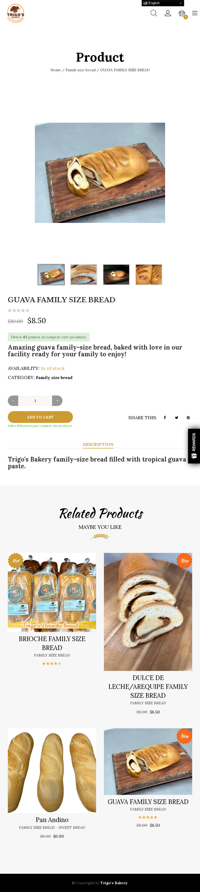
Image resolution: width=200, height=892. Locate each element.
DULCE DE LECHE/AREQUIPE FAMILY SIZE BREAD (148, 687)
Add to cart (40, 417)
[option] (100, 173)
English (153, 3)
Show (194, 446)
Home (56, 70)
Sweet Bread (72, 827)
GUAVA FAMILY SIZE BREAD (148, 802)
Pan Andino (52, 820)
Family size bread (81, 70)
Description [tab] (98, 444)
